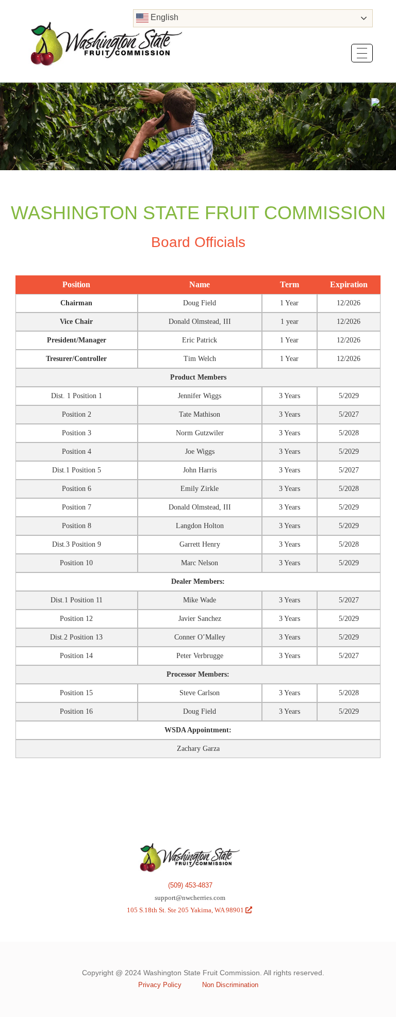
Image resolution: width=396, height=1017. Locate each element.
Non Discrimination (230, 985)
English (163, 17)
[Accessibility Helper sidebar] (383, 105)
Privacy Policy (160, 985)
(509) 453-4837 (190, 885)
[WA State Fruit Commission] (107, 37)
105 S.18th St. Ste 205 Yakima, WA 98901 (189, 910)
